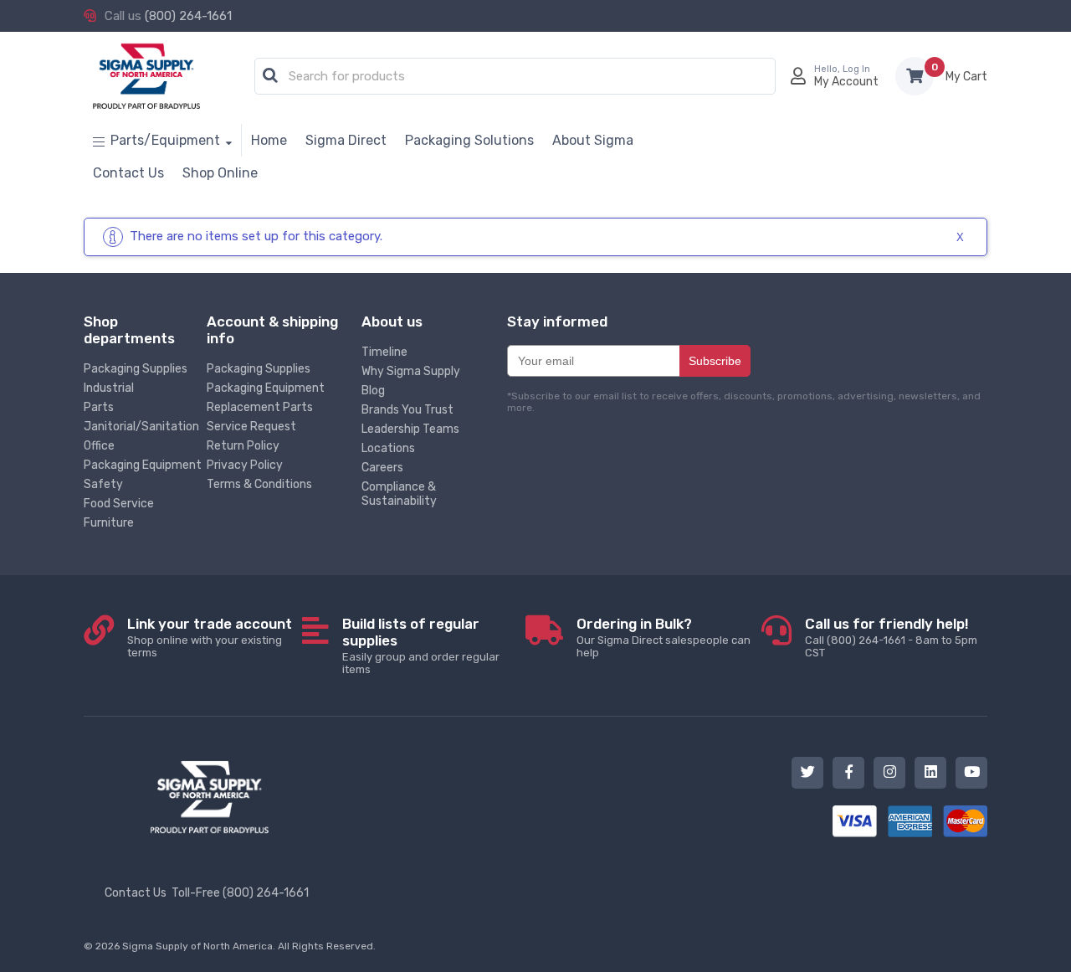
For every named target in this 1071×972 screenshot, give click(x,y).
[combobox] (515, 77)
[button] (270, 76)
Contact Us (136, 893)
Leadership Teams (410, 429)
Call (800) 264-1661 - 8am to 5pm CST (891, 637)
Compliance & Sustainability (399, 494)
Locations (388, 448)
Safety (103, 484)
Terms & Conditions (259, 484)
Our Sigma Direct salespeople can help (663, 637)
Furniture (109, 523)
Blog (373, 390)
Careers (382, 467)
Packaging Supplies (135, 369)
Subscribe (715, 361)
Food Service (119, 503)
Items (966, 76)
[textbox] (519, 77)
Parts (99, 407)
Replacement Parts (260, 407)
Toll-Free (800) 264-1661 (240, 893)
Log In (856, 69)
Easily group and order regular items (421, 645)
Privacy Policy (245, 465)
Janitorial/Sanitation (141, 426)
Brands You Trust (407, 410)
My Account (846, 82)
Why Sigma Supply (410, 371)
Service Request (251, 426)
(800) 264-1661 (188, 15)
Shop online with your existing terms (209, 637)
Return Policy (243, 446)
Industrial (109, 388)
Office (99, 446)
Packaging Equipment (143, 465)
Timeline (384, 352)
